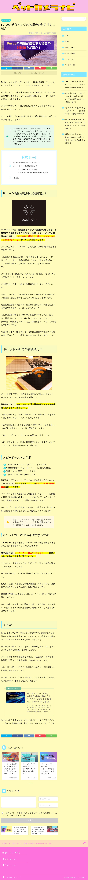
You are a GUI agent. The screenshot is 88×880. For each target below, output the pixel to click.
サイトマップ (10, 865)
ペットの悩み (70, 53)
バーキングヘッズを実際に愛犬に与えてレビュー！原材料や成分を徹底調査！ (75, 84)
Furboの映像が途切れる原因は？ (27, 162)
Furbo (67, 36)
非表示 (32, 157)
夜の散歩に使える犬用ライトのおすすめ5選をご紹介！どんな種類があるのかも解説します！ (75, 97)
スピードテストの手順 (28, 169)
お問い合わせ (10, 859)
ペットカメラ (6, 20)
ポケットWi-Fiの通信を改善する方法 (34, 172)
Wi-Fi (67, 42)
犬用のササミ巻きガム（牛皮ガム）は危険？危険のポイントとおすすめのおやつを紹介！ (75, 138)
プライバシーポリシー (12, 877)
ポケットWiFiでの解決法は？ (25, 166)
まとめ (16, 178)
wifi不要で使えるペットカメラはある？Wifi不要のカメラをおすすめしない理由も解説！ (75, 124)
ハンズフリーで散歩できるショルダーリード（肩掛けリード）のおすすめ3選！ (75, 111)
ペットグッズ (70, 65)
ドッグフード (70, 47)
